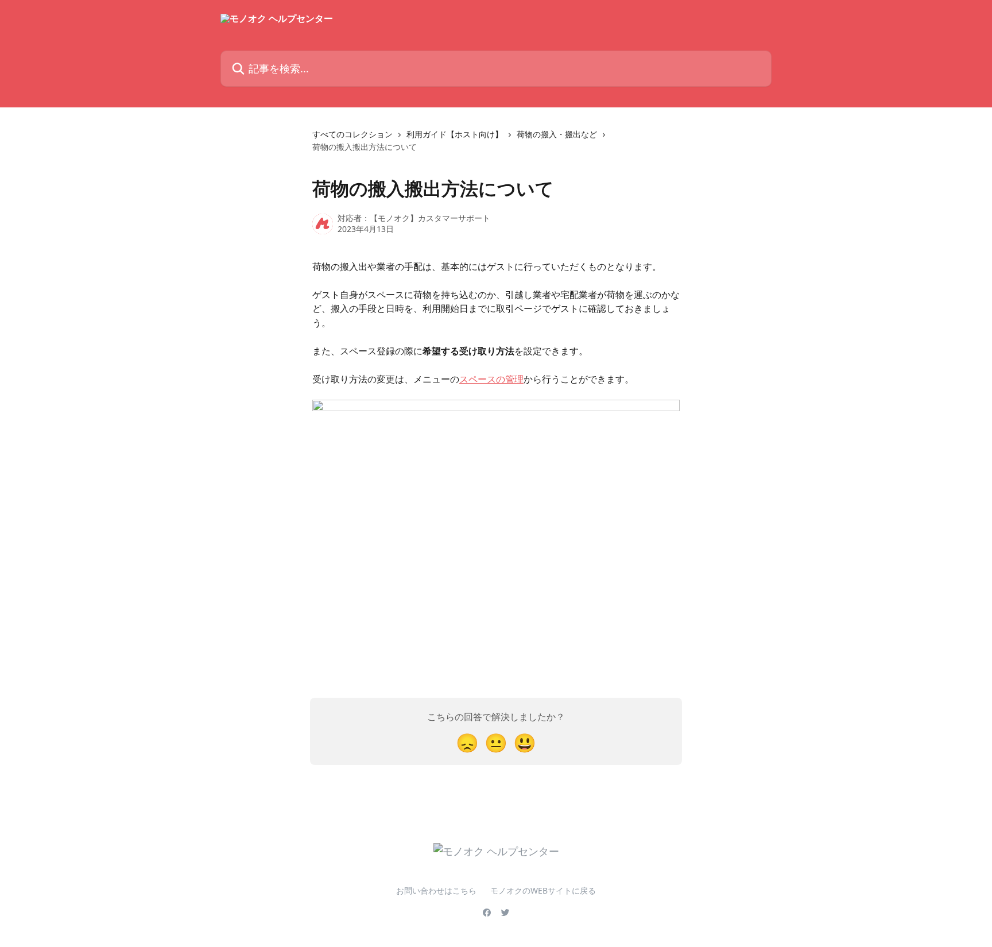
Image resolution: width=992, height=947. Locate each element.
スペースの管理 (491, 379)
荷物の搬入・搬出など (557, 134)
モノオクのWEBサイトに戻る (543, 890)
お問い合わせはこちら (436, 890)
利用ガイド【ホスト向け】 (454, 134)
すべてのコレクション (352, 134)
